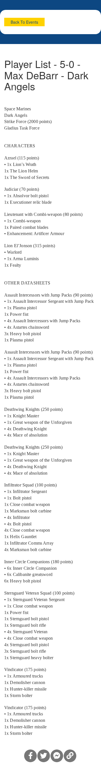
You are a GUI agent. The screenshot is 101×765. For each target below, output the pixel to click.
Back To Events (24, 22)
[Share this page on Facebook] (30, 755)
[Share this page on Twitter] (43, 755)
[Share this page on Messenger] (56, 755)
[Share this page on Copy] (70, 755)
